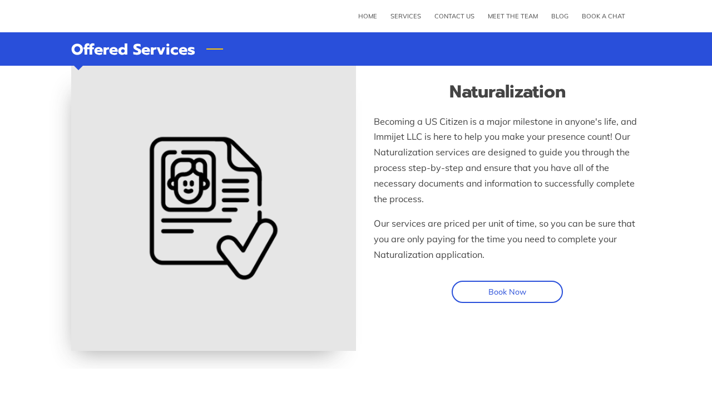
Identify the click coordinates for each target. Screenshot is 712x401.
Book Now (507, 292)
